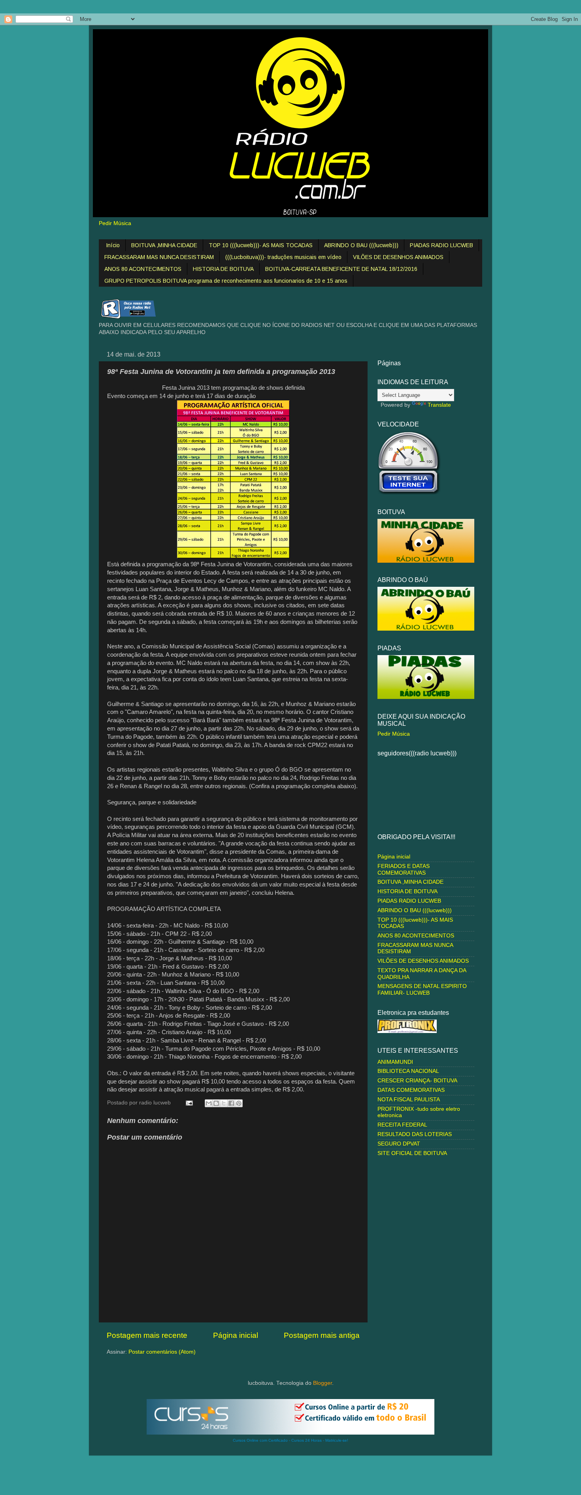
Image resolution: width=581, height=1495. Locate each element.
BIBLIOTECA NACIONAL (408, 1071)
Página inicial (235, 1335)
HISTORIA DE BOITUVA (223, 269)
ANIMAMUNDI (395, 1062)
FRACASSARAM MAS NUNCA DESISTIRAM (159, 257)
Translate (439, 405)
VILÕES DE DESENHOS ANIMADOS (398, 257)
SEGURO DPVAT (398, 1144)
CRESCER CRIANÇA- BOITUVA (417, 1081)
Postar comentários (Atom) (162, 1352)
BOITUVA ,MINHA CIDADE (164, 245)
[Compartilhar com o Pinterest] (239, 1103)
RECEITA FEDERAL (402, 1125)
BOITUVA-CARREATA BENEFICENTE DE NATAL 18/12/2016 (341, 269)
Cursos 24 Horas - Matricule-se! (319, 1440)
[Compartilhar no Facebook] (231, 1103)
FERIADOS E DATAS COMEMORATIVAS (403, 869)
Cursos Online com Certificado (260, 1440)
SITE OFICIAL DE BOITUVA (412, 1153)
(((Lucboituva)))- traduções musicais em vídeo (283, 257)
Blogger (322, 1383)
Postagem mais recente (147, 1335)
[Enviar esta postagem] (188, 1103)
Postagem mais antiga (322, 1335)
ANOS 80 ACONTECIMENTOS (142, 269)
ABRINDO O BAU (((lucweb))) (361, 245)
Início (113, 245)
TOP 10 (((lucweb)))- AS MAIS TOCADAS (261, 245)
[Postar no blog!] (216, 1103)
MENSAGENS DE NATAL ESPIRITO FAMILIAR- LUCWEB (422, 989)
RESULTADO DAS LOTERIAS (414, 1134)
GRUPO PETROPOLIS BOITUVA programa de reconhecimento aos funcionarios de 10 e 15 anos (225, 281)
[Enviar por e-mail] (209, 1103)
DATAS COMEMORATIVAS (411, 1090)
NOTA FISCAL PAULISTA (408, 1099)
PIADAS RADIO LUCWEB (441, 245)
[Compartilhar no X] (224, 1103)
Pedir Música (115, 223)
